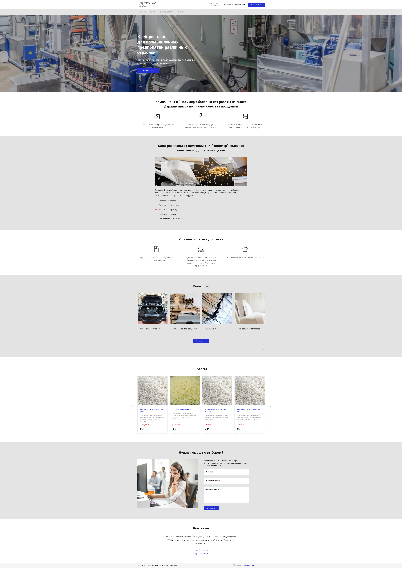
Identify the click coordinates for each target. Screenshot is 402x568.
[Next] (270, 405)
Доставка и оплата (166, 12)
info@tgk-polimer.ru (201, 554)
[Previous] (131, 405)
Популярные (146, 425)
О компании (141, 12)
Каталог (152, 12)
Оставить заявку (148, 70)
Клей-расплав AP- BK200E (183, 409)
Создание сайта (249, 565)
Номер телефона (212, 481)
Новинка (177, 425)
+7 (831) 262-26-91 (228, 5)
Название (209, 472)
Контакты (180, 12)
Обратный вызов (256, 4)
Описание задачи (212, 490)
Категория (152, 308)
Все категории (201, 341)
